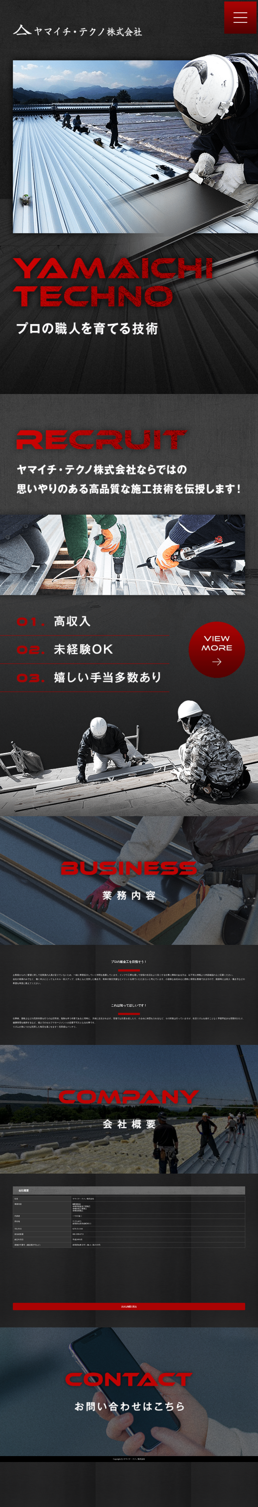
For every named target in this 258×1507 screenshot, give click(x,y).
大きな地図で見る (129, 1306)
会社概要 (24, 1190)
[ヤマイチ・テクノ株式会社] (129, 30)
